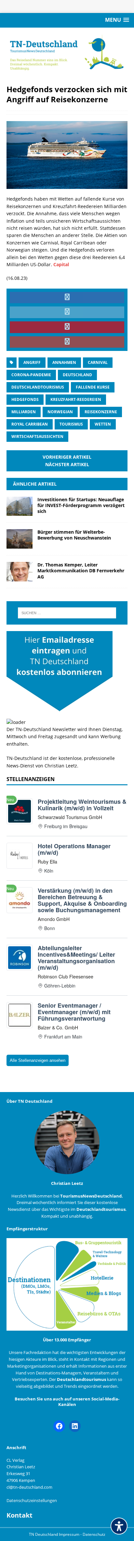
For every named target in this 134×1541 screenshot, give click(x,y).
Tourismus (71, 424)
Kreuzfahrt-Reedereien (75, 399)
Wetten (103, 424)
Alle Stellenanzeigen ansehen (37, 1060)
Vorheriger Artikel (67, 457)
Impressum (69, 1534)
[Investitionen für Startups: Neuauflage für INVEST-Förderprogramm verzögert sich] (20, 512)
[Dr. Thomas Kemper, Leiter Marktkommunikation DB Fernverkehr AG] (20, 578)
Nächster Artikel (67, 464)
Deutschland (77, 375)
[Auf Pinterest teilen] (67, 327)
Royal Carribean (29, 424)
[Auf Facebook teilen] (67, 298)
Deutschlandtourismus (37, 387)
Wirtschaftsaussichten (37, 436)
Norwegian (60, 412)
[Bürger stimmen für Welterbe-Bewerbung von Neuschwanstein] (20, 545)
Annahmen (64, 362)
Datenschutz (94, 1534)
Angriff (32, 362)
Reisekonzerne (101, 412)
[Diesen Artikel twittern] (67, 312)
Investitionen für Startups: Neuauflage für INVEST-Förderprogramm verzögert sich (81, 505)
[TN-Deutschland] (67, 53)
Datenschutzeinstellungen (32, 1500)
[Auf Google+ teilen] (67, 342)
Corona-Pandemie (31, 375)
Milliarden (23, 412)
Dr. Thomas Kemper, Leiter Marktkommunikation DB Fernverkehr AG (80, 570)
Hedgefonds (25, 399)
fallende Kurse (93, 387)
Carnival (98, 362)
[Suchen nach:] (67, 612)
